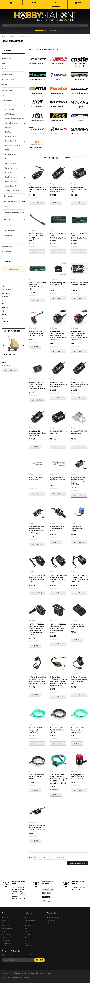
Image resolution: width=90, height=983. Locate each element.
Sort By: (68, 158)
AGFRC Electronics (11, 114)
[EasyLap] (58, 75)
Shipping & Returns (53, 917)
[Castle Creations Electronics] (79, 59)
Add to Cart (9, 370)
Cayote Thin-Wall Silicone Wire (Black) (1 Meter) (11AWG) (58, 730)
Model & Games (8, 79)
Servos (6, 207)
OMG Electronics (10, 163)
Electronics (12, 37)
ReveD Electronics (11, 181)
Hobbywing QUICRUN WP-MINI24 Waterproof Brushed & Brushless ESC (37, 828)
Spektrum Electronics (12, 190)
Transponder (8, 235)
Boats (4, 63)
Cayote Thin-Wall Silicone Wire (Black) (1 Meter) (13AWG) (37, 777)
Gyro (5, 241)
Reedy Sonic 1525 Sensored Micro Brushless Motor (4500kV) (58, 189)
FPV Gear (7, 219)
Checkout (56, 7)
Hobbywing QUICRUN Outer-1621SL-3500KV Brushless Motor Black (78, 777)
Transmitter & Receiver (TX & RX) (14, 213)
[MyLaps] (79, 102)
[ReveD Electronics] (58, 129)
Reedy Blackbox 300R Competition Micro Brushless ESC (57, 529)
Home (4, 37)
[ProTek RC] (79, 116)
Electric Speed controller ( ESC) (14, 201)
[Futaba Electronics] (58, 88)
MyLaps (7, 159)
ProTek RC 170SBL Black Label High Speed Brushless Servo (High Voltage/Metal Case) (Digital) (58, 628)
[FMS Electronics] (37, 88)
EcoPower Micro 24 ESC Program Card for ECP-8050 (78, 626)
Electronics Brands (26, 37)
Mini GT (4, 314)
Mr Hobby (5, 297)
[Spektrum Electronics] (37, 143)
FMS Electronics (10, 136)
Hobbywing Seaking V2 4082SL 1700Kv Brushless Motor (37, 189)
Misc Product (7, 251)
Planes (4, 69)
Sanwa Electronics (11, 186)
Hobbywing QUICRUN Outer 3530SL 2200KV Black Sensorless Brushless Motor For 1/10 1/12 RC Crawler (79, 336)
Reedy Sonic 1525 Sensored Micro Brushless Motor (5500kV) (79, 384)
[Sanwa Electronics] (79, 129)
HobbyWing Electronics (12, 145)
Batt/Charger (7, 90)
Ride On (4, 85)
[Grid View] (53, 158)
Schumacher (6, 293)
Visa (52, 889)
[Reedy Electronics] (37, 129)
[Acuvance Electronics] (37, 59)
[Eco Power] (79, 75)
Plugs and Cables (9, 230)
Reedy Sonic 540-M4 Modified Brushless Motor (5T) (79, 189)
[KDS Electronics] (37, 102)
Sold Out (56, 203)
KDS (3, 318)
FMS (3, 311)
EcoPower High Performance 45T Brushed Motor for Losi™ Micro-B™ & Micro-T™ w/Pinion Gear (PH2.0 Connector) (58, 681)
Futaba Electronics (11, 141)
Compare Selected (76, 863)
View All (6, 322)
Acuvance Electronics (12, 109)
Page (30, 858)
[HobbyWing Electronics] (79, 88)
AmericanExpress (49, 893)
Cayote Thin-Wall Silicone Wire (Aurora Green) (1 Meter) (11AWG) (37, 730)
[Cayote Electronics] (37, 75)
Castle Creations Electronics (14, 118)
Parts (4, 95)
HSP (3, 304)
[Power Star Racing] (58, 116)
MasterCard (44, 893)
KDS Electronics (10, 150)
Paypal (45, 889)
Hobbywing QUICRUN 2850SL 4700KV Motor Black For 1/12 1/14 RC (36, 333)
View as (47, 158)
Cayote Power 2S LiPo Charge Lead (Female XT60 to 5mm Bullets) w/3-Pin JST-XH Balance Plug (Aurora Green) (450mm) (58, 779)
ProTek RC (8, 172)
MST (3, 300)
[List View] (57, 158)
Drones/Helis (7, 74)
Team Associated (7, 289)
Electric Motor (8, 196)
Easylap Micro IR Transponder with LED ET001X (78, 529)
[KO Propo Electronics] (58, 102)
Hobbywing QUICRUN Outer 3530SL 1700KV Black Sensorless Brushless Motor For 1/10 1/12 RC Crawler (58, 336)
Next (63, 858)
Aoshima (5, 307)
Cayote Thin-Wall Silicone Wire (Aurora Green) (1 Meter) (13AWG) (79, 730)
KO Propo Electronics (12, 154)
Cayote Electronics (11, 123)
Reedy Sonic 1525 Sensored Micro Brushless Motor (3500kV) (37, 433)
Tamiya (4, 286)
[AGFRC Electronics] (58, 59)
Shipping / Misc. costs (9, 354)
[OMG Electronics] (37, 116)
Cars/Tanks (6, 58)
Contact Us (51, 920)
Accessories (8, 225)
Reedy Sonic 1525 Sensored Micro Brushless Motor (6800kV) (58, 384)
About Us (50, 923)
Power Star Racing (11, 168)
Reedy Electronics (11, 177)
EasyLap (8, 127)
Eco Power (8, 132)
